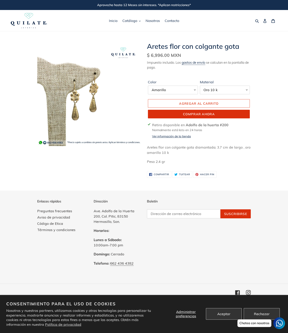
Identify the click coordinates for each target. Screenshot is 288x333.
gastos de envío (193, 62)
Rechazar (262, 314)
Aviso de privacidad (53, 217)
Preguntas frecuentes (54, 211)
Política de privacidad (63, 324)
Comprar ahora (199, 114)
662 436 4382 (122, 263)
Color (152, 82)
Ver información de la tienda (171, 136)
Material (207, 82)
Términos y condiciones (56, 230)
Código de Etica (50, 223)
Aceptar (223, 314)
